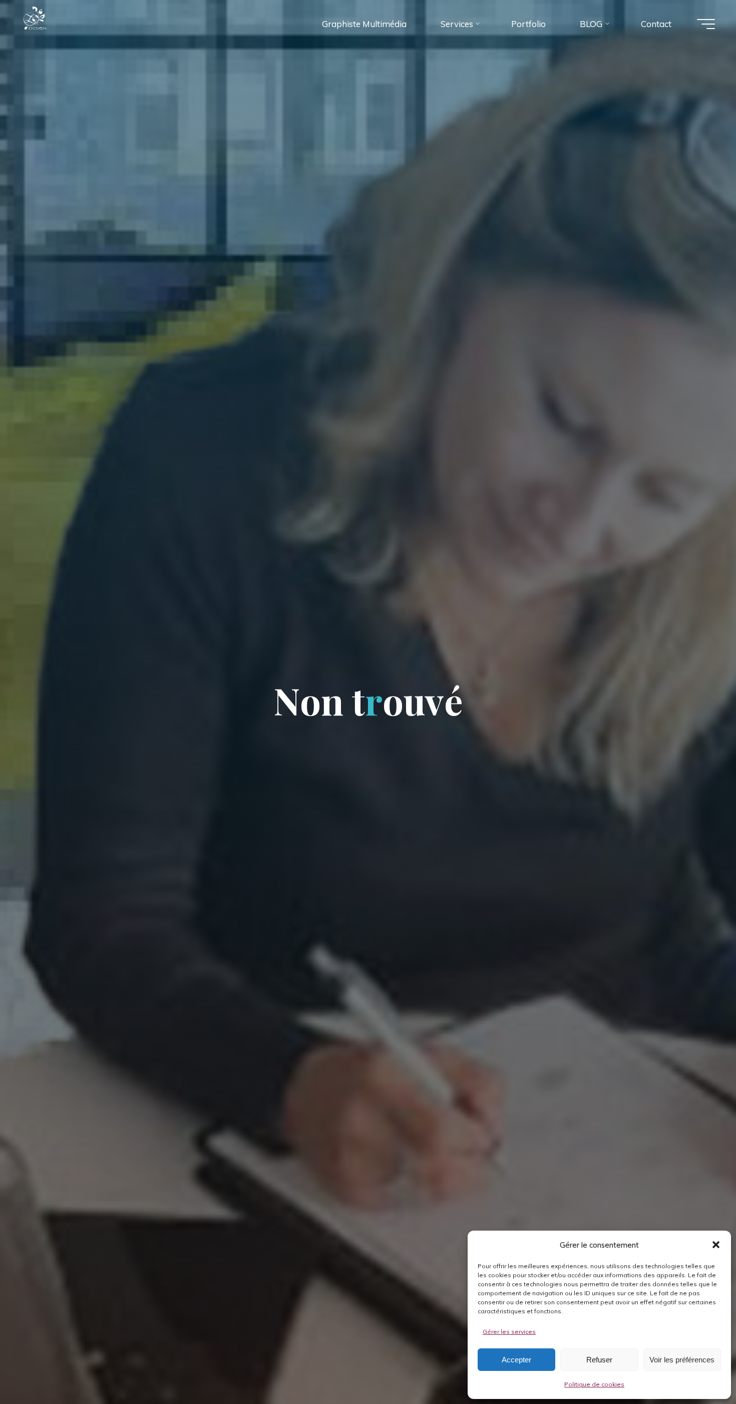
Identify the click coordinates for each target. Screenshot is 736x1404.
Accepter (516, 1359)
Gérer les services (509, 1331)
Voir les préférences (681, 1359)
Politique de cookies (594, 1384)
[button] (716, 1245)
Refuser (599, 1359)
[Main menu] (706, 24)
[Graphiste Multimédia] (55, 23)
